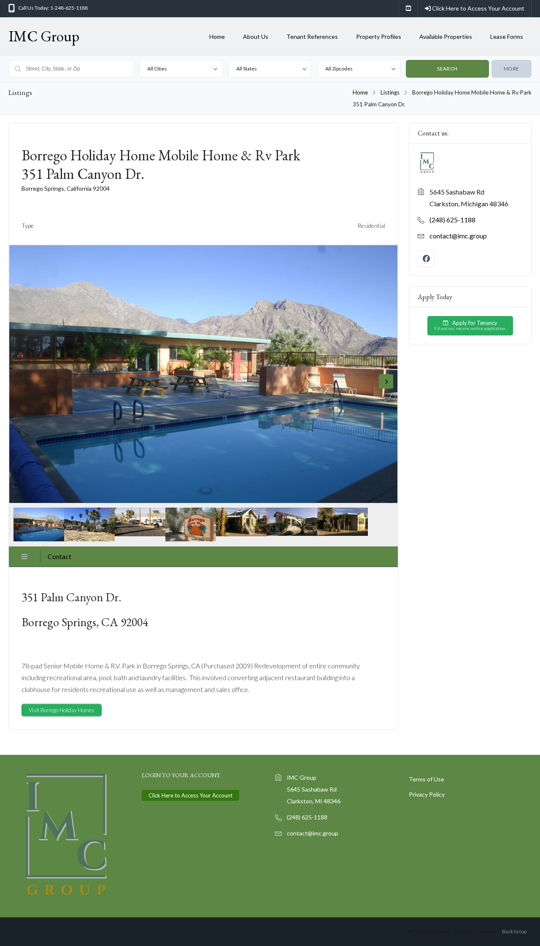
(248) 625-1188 (452, 220)
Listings (390, 92)
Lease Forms (506, 36)
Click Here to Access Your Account (477, 8)
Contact (59, 556)
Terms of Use (426, 779)
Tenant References (312, 36)
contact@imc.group (458, 236)
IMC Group (43, 36)
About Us (255, 36)
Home (217, 36)
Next (386, 381)
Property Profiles (378, 36)
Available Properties (445, 36)
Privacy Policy (427, 794)
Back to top (514, 931)
